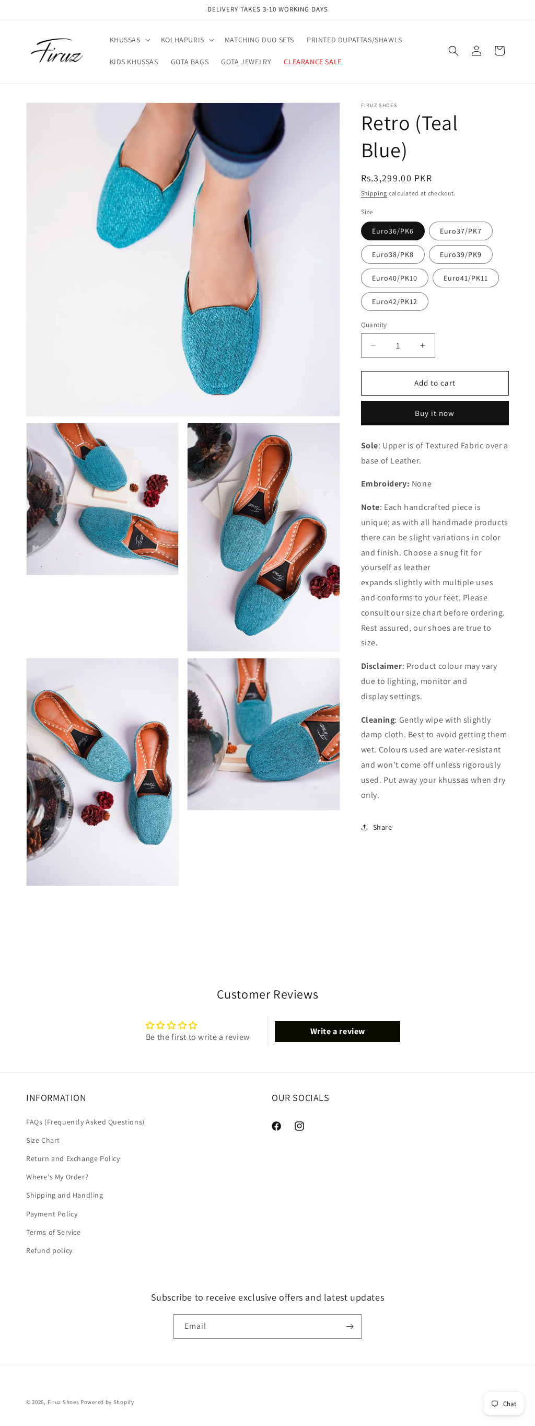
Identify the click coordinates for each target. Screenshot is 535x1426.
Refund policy (49, 1250)
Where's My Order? (57, 1176)
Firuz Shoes (64, 1402)
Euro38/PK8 (393, 254)
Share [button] (382, 827)
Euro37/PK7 (461, 231)
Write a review (337, 1031)
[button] (129, 40)
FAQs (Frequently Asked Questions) (85, 1122)
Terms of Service (53, 1232)
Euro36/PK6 (393, 231)
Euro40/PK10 (394, 278)
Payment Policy (51, 1214)
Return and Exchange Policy (73, 1158)
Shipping (374, 193)
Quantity (374, 324)
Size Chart (43, 1140)
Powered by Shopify (107, 1402)
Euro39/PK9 (461, 254)
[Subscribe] (349, 1326)
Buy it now (435, 413)
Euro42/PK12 (394, 301)
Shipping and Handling (64, 1195)
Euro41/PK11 (466, 278)
